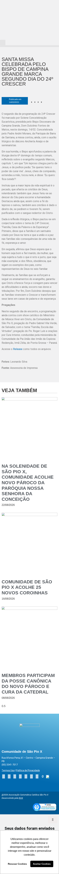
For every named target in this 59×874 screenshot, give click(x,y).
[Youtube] (15, 776)
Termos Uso (8, 770)
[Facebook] (9, 776)
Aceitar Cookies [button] (42, 864)
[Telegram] (31, 776)
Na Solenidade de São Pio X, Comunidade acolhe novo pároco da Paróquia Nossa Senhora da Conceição (28, 483)
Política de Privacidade (28, 770)
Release (17, 349)
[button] (2, 42)
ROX (21, 798)
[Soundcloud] (37, 776)
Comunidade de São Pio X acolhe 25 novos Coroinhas (27, 587)
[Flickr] (26, 776)
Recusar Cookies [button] (17, 864)
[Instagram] (4, 776)
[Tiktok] (43, 776)
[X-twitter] (20, 776)
